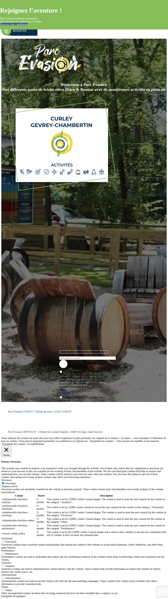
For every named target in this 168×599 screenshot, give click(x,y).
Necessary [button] (6, 480)
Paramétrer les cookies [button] (13, 444)
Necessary (10, 483)
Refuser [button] (40, 444)
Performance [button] (7, 550)
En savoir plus (64, 393)
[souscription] (63, 364)
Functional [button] (6, 538)
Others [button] (4, 587)
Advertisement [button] (8, 574)
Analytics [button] (6, 562)
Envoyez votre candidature (14, 24)
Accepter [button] (31, 444)
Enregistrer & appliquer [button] (13, 596)
